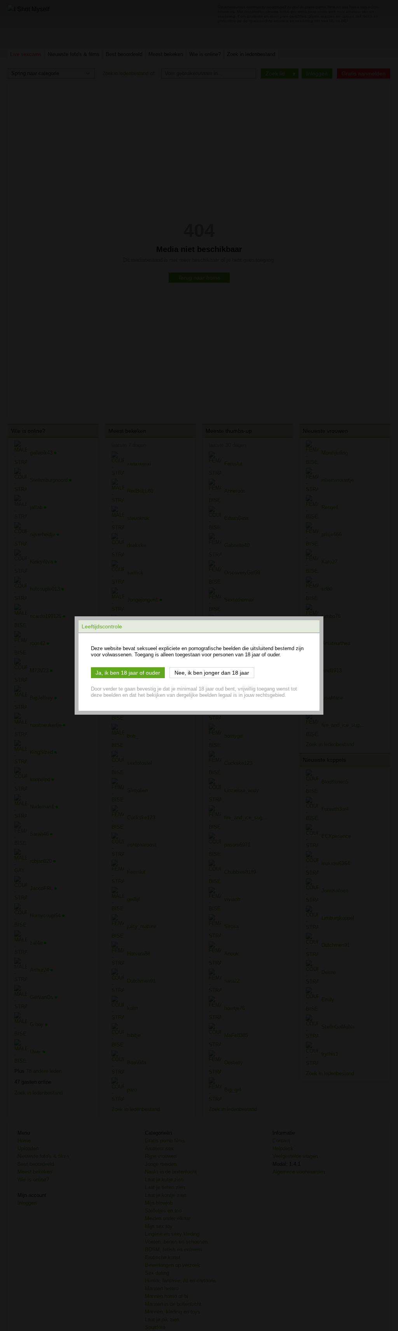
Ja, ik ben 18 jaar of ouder (128, 673)
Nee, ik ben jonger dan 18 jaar (212, 673)
